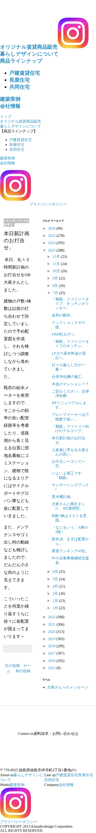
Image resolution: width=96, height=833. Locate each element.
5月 (55, 579)
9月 (55, 278)
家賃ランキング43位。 (70, 551)
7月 (55, 293)
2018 (52, 646)
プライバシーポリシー (48, 204)
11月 (56, 264)
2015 (52, 668)
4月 (55, 586)
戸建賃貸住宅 (24, 73)
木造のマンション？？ (70, 384)
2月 (55, 601)
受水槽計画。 (63, 497)
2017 (52, 653)
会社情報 (10, 106)
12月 (56, 257)
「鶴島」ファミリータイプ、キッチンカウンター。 (70, 303)
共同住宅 (19, 87)
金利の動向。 (63, 315)
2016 (52, 661)
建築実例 (10, 99)
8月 (55, 286)
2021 (52, 624)
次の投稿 (12, 666)
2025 (52, 236)
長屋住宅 (19, 80)
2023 (52, 250)
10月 (56, 271)
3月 (55, 593)
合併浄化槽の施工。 (68, 377)
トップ (5, 116)
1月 (55, 608)
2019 (52, 639)
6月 (55, 572)
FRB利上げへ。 (65, 334)
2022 (52, 617)
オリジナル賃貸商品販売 (29, 47)
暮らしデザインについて (29, 54)
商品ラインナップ (21, 61)
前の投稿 (23, 671)
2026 (52, 228)
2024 (52, 243)
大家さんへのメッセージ (67, 687)
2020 (52, 632)
